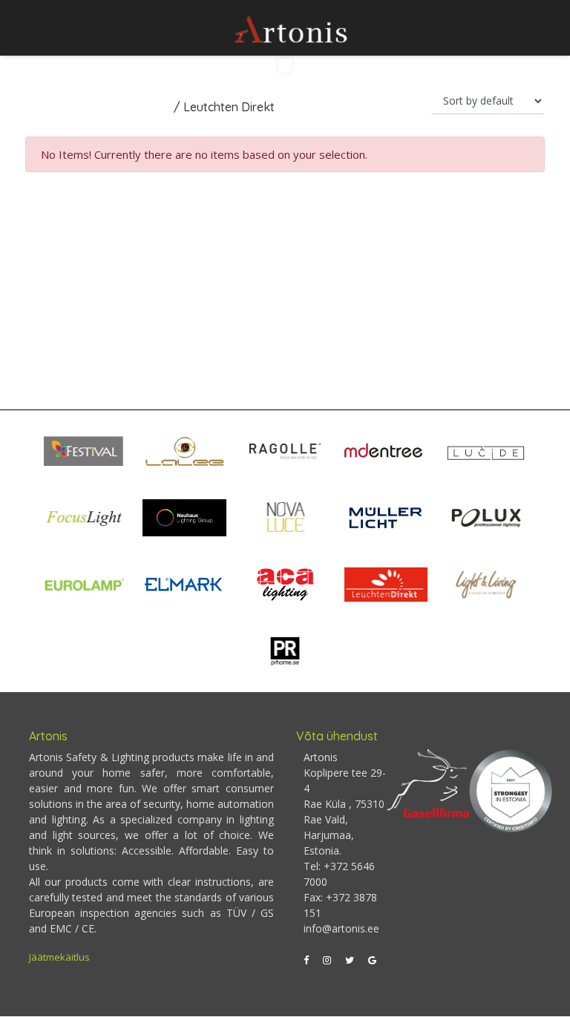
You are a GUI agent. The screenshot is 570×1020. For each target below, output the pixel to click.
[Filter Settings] (285, 66)
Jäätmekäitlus (59, 957)
